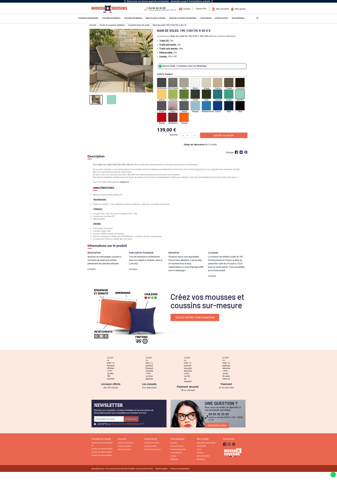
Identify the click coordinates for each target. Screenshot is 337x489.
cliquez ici (124, 182)
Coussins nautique (124, 446)
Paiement (226, 384)
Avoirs (199, 449)
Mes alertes (201, 459)
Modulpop (174, 459)
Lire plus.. (92, 269)
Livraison (173, 443)
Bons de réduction (203, 456)
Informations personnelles (206, 443)
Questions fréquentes (177, 449)
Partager (236, 152)
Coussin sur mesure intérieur (101, 455)
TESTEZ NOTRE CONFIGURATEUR (195, 317)
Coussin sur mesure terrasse (101, 452)
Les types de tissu (150, 446)
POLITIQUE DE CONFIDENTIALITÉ (126, 424)
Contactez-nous (217, 425)
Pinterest (245, 152)
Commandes (201, 446)
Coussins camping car (126, 443)
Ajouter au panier (224, 135)
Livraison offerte (110, 384)
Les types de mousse (151, 443)
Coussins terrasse (124, 449)
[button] (202, 75)
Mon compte (203, 439)
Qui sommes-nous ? (177, 446)
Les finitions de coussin (152, 449)
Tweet (241, 152)
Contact (186, 9)
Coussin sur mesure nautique (101, 449)
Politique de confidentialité (179, 469)
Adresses (200, 453)
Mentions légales (161, 469)
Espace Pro (201, 8)
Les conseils (149, 384)
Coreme (173, 456)
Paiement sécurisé (188, 386)
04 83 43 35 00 (157, 8)
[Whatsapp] (333, 474)
